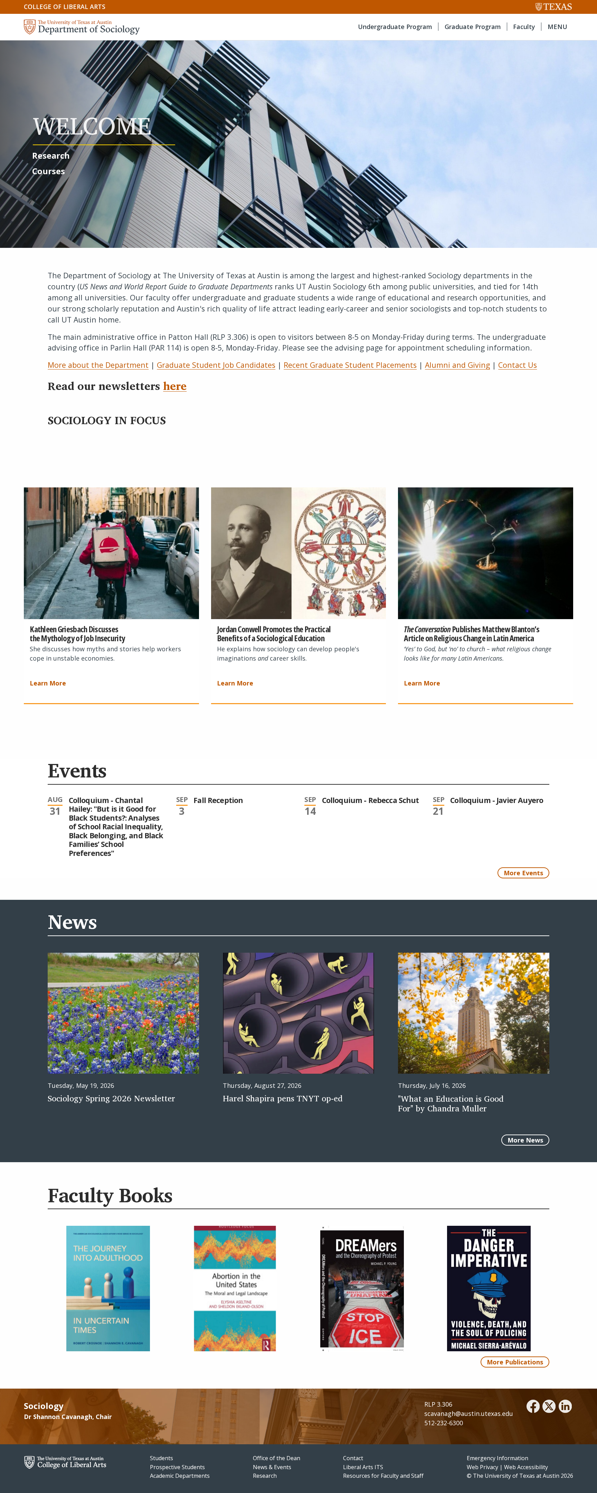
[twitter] (549, 1407)
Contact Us (517, 365)
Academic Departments (180, 1476)
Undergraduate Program (395, 26)
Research (265, 1476)
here (175, 386)
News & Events (272, 1467)
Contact (353, 1458)
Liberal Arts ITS (363, 1467)
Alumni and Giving (457, 365)
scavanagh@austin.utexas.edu (468, 1413)
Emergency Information (497, 1458)
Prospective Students (177, 1467)
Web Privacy (482, 1467)
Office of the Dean (276, 1458)
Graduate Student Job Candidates (216, 365)
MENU (557, 26)
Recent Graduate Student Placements (350, 365)
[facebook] (533, 1407)
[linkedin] (565, 1407)
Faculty (524, 26)
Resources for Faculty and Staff (383, 1476)
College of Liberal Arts (64, 6)
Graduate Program (473, 26)
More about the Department (98, 365)
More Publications (515, 1362)
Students (161, 1458)
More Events (523, 873)
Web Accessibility (526, 1467)
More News (525, 1140)
